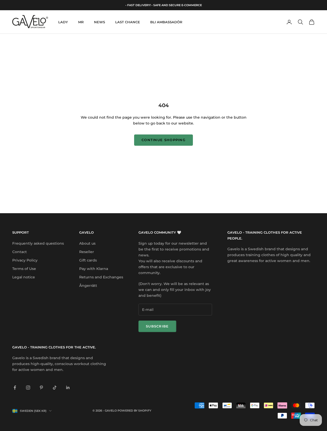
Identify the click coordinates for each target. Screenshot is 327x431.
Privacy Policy (25, 260)
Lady (63, 22)
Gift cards (88, 260)
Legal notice (23, 277)
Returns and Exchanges (101, 277)
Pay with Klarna (93, 268)
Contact (19, 251)
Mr (81, 22)
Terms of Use (24, 268)
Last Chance (127, 22)
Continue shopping (163, 140)
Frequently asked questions (38, 243)
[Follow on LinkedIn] (68, 387)
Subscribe (157, 326)
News (99, 22)
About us (87, 243)
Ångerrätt (88, 285)
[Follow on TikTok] (54, 387)
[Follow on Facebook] (14, 387)
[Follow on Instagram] (28, 387)
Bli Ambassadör (166, 22)
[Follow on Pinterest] (41, 387)
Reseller (86, 251)
